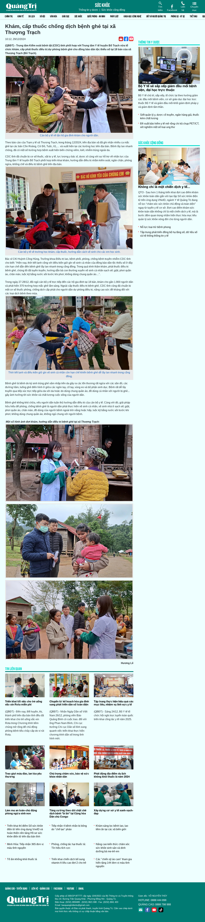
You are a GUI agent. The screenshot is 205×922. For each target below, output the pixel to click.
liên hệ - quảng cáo (40, 888)
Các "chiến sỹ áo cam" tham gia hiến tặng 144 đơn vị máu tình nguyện (114, 863)
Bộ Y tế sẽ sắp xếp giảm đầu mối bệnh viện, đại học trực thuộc (167, 88)
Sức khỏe (78, 16)
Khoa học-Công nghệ (132, 16)
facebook (58, 888)
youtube (70, 888)
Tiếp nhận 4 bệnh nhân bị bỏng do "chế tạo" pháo (69, 827)
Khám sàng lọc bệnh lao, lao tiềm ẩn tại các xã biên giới (112, 827)
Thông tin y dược (88, 9)
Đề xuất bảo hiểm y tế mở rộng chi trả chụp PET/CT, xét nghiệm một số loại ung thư (169, 125)
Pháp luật (114, 16)
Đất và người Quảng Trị (156, 16)
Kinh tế (20, 16)
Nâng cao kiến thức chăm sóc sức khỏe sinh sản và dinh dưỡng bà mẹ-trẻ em (113, 848)
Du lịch (32, 16)
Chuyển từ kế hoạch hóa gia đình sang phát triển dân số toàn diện (69, 703)
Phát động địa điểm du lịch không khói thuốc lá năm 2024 (112, 775)
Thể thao (193, 16)
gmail (81, 888)
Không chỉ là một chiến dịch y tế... (164, 187)
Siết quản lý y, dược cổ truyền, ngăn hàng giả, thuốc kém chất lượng (169, 116)
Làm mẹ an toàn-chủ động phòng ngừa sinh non (21, 812)
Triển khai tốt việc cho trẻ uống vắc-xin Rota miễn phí (23, 703)
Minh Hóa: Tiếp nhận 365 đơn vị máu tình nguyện (25, 846)
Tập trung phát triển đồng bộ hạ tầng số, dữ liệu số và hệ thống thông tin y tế (168, 234)
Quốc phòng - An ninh (96, 16)
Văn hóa (53, 16)
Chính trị (8, 16)
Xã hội (42, 16)
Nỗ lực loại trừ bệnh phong (155, 227)
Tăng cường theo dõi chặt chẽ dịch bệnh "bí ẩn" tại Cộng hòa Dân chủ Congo (67, 813)
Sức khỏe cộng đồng (113, 9)
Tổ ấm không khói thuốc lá (22, 859)
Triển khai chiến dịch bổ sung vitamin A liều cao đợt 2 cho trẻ (68, 861)
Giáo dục (65, 16)
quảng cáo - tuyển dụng (16, 888)
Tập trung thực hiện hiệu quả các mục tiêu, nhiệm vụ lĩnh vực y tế (113, 703)
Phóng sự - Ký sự (178, 16)
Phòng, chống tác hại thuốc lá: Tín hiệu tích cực (68, 846)
